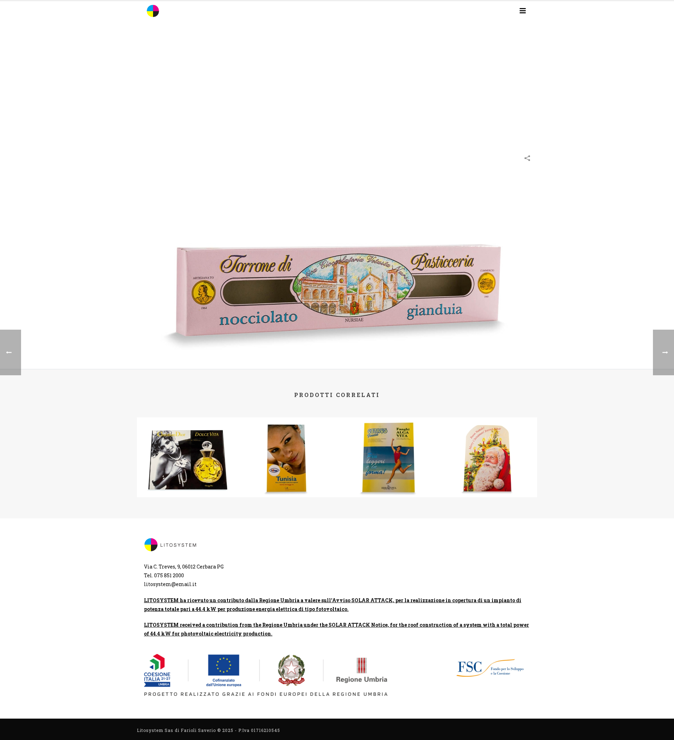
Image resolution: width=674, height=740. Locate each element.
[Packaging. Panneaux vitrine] (187, 445)
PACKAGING (465, 106)
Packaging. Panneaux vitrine (187, 471)
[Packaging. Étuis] (337, 263)
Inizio (423, 106)
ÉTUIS (441, 106)
